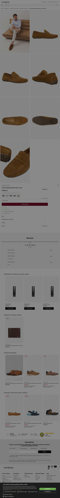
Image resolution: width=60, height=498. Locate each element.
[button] (20, 496)
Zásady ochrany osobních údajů (16, 489)
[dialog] (30, 249)
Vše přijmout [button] (47, 488)
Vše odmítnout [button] (48, 491)
